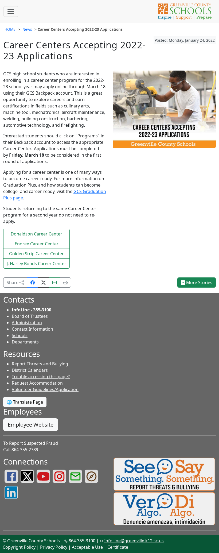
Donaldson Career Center (36, 234)
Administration (27, 323)
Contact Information (32, 329)
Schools (20, 335)
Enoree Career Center (36, 244)
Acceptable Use (87, 547)
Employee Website (30, 424)
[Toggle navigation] (10, 11)
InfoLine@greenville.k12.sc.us (134, 541)
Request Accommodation (37, 383)
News (27, 29)
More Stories (198, 282)
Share (13, 282)
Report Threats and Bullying (40, 364)
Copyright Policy (19, 547)
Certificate (117, 547)
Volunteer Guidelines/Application (45, 389)
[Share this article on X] (43, 282)
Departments (25, 342)
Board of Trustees (30, 316)
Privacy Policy (53, 547)
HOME (10, 29)
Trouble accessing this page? (41, 377)
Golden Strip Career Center (36, 254)
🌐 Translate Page (25, 402)
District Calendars (30, 370)
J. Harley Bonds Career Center (36, 263)
